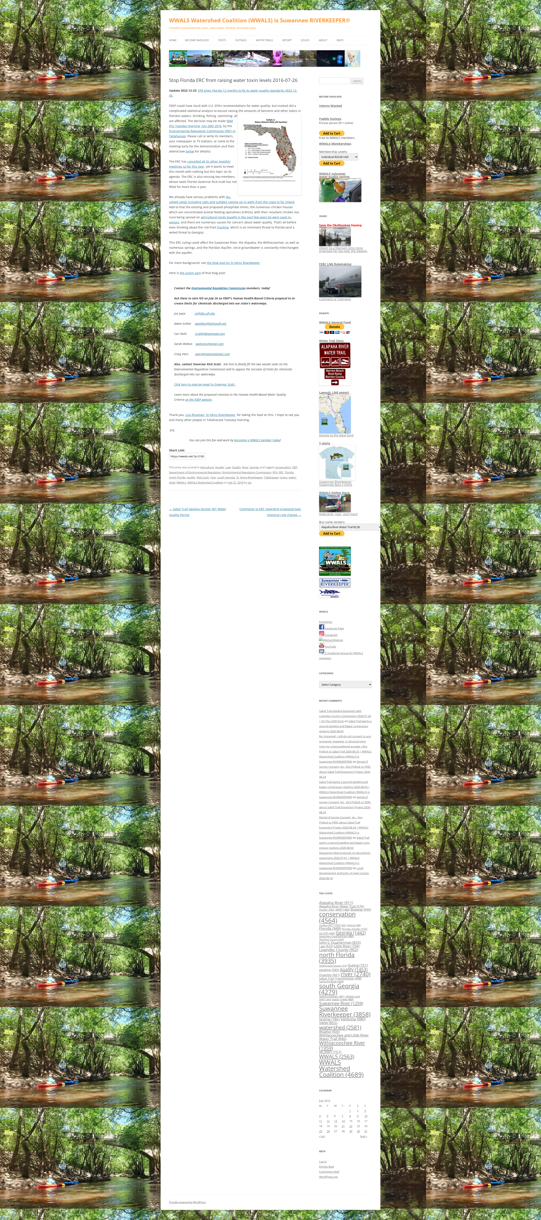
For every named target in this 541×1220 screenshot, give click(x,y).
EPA (275, 472)
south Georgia (226, 477)
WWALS (181, 482)
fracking (223, 227)
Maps (340, 40)
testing (329, 1019)
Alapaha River (336, 902)
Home (173, 40)
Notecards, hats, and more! (338, 514)
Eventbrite (325, 622)
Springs (254, 467)
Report (287, 40)
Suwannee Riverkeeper (344, 1011)
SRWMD (353, 996)
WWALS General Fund (335, 322)
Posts (222, 40)
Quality (236, 467)
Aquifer (219, 467)
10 (365, 1116)
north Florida (177, 477)
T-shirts (324, 443)
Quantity (329, 975)
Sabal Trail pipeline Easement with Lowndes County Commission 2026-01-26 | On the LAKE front (345, 716)
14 (343, 1121)
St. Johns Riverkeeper (249, 477)
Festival (354, 925)
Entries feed (326, 1166)
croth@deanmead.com (210, 334)
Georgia (351, 932)
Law (228, 467)
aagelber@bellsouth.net (210, 324)
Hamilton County (331, 939)
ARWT (342, 910)
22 (350, 1126)
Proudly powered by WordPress (187, 1202)
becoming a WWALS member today (257, 440)
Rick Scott (203, 477)
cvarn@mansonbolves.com (212, 354)
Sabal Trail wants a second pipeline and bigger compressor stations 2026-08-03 (345, 726)
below (190, 151)
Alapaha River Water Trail (341, 906)
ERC (281, 472)
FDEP (340, 925)
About (323, 40)
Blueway (360, 909)
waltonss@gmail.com (210, 344)
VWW (328, 1022)
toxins (283, 477)
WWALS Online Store (334, 493)
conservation (283, 467)
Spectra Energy (332, 996)
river (213, 477)
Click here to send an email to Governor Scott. (205, 384)
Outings (241, 40)
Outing (358, 965)
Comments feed (329, 1172)
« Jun (322, 1136)
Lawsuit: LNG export (334, 392)
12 (328, 1121)
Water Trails (264, 40)
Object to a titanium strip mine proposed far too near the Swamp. (343, 249)
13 (335, 1121)
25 (320, 1131)
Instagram (331, 635)
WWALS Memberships (335, 144)
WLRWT (330, 1052)
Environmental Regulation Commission (218, 288)
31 (365, 1131)
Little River (346, 946)
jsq (249, 482)
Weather (329, 1032)
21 (343, 1126)
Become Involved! (197, 40)
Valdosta (352, 1019)
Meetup (337, 640)
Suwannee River (341, 1003)
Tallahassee (271, 477)
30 (358, 1131)
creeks (326, 925)
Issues (305, 40)
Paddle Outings (330, 119)
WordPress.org (328, 1177)
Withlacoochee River (342, 1045)
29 (350, 1131)
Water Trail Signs (331, 341)
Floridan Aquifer (354, 929)
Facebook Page (334, 628)
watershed (340, 1027)
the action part (190, 273)
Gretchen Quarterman (336, 936)
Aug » (363, 1136)
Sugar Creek (343, 999)
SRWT (325, 999)
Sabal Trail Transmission (340, 978)
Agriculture (207, 467)
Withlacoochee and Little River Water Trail (344, 1037)
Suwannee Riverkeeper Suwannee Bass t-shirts (335, 483)
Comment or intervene (335, 299)
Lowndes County (338, 949)
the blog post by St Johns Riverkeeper (233, 263)
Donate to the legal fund (336, 435)
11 (320, 1121)
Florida (289, 472)
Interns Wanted (330, 106)
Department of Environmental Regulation (195, 472)
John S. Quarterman (340, 942)
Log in (323, 1161)
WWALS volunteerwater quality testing (334, 175)
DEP (294, 467)
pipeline (329, 970)
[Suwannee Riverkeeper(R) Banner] (335, 587)
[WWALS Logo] (335, 575)
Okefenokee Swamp (333, 965)
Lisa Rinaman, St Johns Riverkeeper (210, 415)
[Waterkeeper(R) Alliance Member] (329, 596)
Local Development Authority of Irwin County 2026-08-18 (344, 873)
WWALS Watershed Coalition (205, 482)
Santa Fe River (331, 981)
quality (191, 477)
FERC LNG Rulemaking (335, 264)
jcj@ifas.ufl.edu (205, 313)
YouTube (330, 646)
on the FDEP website (198, 400)
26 (328, 1131)
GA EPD (327, 933)
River (245, 467)
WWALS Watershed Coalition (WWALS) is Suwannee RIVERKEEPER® (259, 20)
